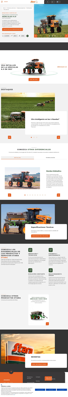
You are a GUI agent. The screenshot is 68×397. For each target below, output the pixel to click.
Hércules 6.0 (62, 67)
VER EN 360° (34, 79)
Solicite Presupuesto (49, 378)
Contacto (38, 377)
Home (4, 8)
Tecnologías (50, 157)
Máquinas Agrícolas (21, 8)
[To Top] (11, 371)
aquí (14, 394)
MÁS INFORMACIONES (39, 364)
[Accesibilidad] (53, 2)
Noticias (38, 381)
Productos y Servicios (11, 8)
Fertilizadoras (29, 8)
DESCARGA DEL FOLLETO (40, 235)
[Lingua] (58, 2)
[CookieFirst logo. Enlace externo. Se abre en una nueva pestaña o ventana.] (1, 384)
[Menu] (2, 2)
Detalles (17, 157)
